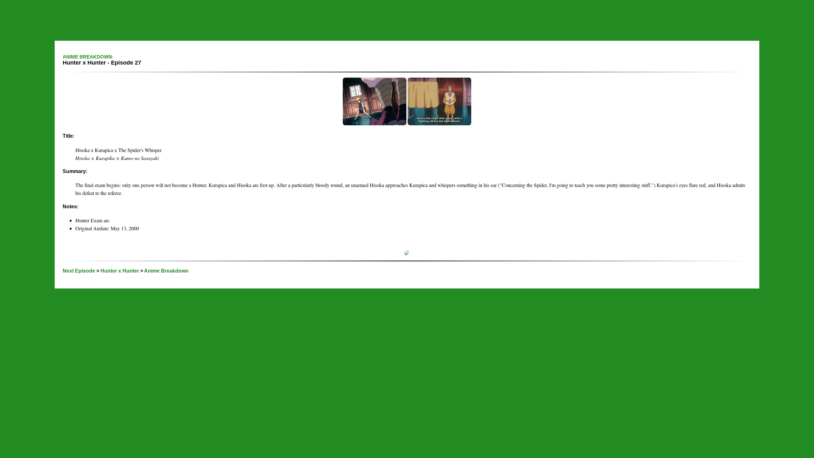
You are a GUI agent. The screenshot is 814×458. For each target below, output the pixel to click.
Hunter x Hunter (119, 271)
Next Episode (79, 271)
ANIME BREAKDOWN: (88, 56)
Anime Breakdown (166, 271)
